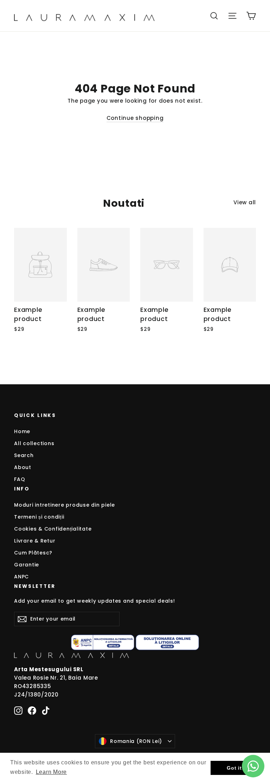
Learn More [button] (51, 772)
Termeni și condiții (39, 516)
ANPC (21, 576)
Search (24, 455)
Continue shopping (135, 118)
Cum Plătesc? (33, 552)
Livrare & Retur (34, 540)
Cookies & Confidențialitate (52, 528)
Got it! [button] (235, 768)
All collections (34, 443)
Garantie (26, 564)
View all (244, 202)
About (22, 467)
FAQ (19, 479)
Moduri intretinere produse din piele (64, 504)
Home (22, 431)
